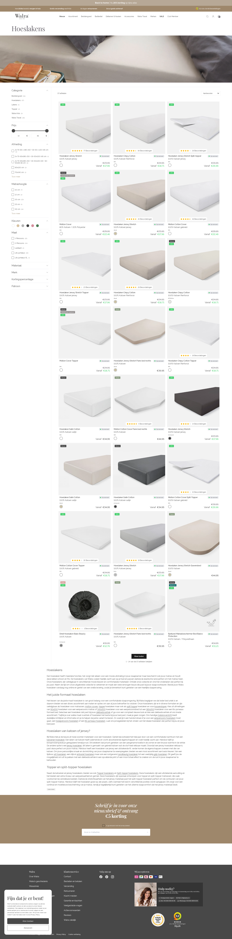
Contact (67, 876)
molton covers (91, 706)
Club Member (172, 16)
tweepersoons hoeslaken (67, 721)
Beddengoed (86, 16)
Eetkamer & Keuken (113, 16)
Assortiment (73, 16)
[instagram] (112, 876)
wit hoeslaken (60, 754)
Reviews (67, 915)
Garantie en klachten (73, 901)
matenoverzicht (165, 715)
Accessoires (129, 16)
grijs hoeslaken (160, 754)
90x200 (54, 709)
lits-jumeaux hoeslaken (95, 721)
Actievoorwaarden (72, 910)
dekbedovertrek (103, 712)
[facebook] (100, 876)
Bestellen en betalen (73, 881)
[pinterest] (106, 876)
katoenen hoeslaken (56, 740)
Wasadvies (34, 886)
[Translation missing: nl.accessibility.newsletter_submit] (147, 832)
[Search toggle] (207, 16)
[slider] (13, 130)
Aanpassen (28, 928)
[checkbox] (30, 96)
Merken (153, 16)
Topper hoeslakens (105, 773)
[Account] (213, 16)
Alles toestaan (28, 921)
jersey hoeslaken (74, 745)
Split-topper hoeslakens (127, 773)
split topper (132, 706)
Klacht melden (70, 896)
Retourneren (69, 891)
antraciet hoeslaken (85, 754)
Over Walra (34, 876)
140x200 (101, 709)
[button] (30, 90)
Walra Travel (142, 16)
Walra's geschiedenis (38, 881)
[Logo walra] (22, 16)
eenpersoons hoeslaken (164, 718)
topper (102, 706)
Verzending (69, 886)
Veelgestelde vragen (73, 905)
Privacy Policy (35, 915)
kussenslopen (160, 706)
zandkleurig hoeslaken (128, 754)
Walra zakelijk (70, 920)
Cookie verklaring (74, 934)
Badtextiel (98, 16)
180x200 (150, 709)
